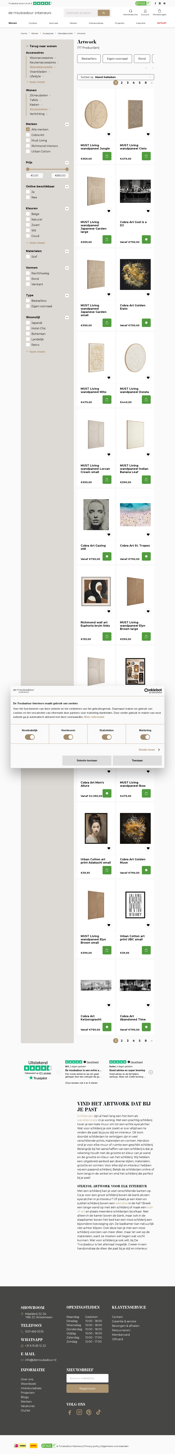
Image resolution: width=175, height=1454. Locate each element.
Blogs (25, 1397)
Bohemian (38, 334)
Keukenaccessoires (43, 62)
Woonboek (28, 1383)
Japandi (36, 323)
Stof (34, 256)
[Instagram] (79, 1412)
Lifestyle (35, 76)
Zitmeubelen (39, 95)
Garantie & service (124, 1321)
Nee (34, 197)
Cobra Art (37, 135)
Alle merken (39, 129)
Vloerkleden (38, 71)
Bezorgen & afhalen (125, 1325)
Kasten (34, 104)
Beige (35, 214)
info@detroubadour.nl (40, 1360)
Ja (32, 192)
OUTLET (161, 23)
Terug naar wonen (43, 46)
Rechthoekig (40, 273)
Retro (35, 344)
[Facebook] (69, 1412)
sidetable (121, 1203)
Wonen (13, 23)
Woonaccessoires (41, 57)
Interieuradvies (96, 23)
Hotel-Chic (38, 328)
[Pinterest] (89, 1412)
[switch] (68, 737)
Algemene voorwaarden (115, 1446)
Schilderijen (85, 1116)
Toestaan (137, 760)
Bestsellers (38, 300)
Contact (117, 1317)
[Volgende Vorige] (151, 82)
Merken (73, 23)
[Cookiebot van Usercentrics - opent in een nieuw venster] (147, 690)
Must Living (39, 140)
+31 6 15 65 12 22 (35, 1345)
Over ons (27, 1379)
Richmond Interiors (44, 146)
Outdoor (33, 23)
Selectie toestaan (87, 760)
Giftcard (117, 1339)
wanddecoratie (87, 1120)
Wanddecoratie (41, 67)
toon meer (37, 82)
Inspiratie (140, 23)
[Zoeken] (104, 13)
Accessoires (39, 109)
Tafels (34, 100)
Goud (35, 236)
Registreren (87, 1388)
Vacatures (28, 1406)
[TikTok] (98, 1412)
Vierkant (37, 284)
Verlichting (37, 114)
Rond (35, 278)
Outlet (25, 1410)
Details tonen (147, 749)
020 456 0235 (34, 1331)
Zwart (35, 225)
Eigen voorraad (41, 306)
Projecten (119, 23)
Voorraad (53, 23)
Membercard (121, 1334)
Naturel (36, 219)
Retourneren (121, 1330)
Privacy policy (92, 1446)
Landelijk (37, 339)
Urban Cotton (40, 151)
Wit (33, 230)
